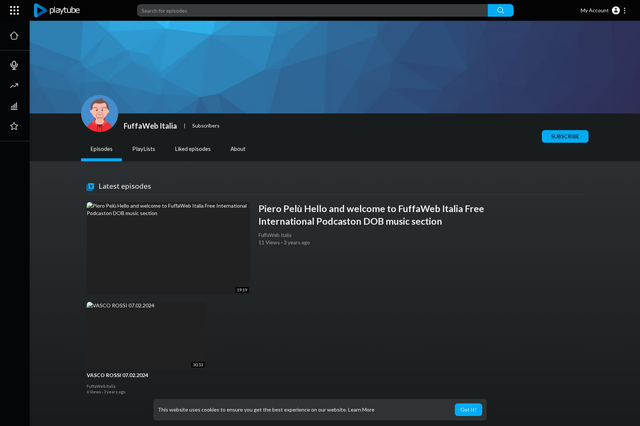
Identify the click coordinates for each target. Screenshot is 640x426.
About (238, 148)
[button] (603, 10)
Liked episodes (193, 148)
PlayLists (143, 148)
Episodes (101, 148)
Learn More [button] (361, 409)
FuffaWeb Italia (150, 125)
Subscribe (565, 136)
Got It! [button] (468, 409)
